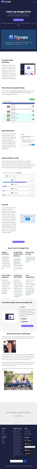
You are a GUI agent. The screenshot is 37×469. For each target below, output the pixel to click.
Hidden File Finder (17, 433)
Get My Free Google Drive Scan (18, 241)
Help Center (4, 434)
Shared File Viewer (17, 434)
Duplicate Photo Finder (17, 436)
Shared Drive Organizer (18, 444)
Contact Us (4, 441)
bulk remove (9, 94)
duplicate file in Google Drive (17, 90)
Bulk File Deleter (16, 431)
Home (3, 430)
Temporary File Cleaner (18, 448)
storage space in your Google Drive (9, 78)
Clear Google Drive (17, 451)
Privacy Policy (11, 230)
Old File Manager (16, 443)
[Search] (25, 461)
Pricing (3, 431)
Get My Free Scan (18, 20)
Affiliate (3, 443)
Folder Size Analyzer (17, 439)
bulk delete (4, 148)
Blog (3, 440)
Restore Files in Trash (17, 452)
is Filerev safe (6, 232)
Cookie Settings (28, 433)
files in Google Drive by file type (30, 258)
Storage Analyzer (16, 449)
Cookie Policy (27, 431)
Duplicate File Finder (17, 441)
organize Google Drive (6, 225)
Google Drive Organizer (18, 430)
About (3, 438)
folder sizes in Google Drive (24, 167)
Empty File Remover (17, 438)
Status (3, 433)
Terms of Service (28, 434)
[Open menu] (35, 2)
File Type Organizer (17, 446)
